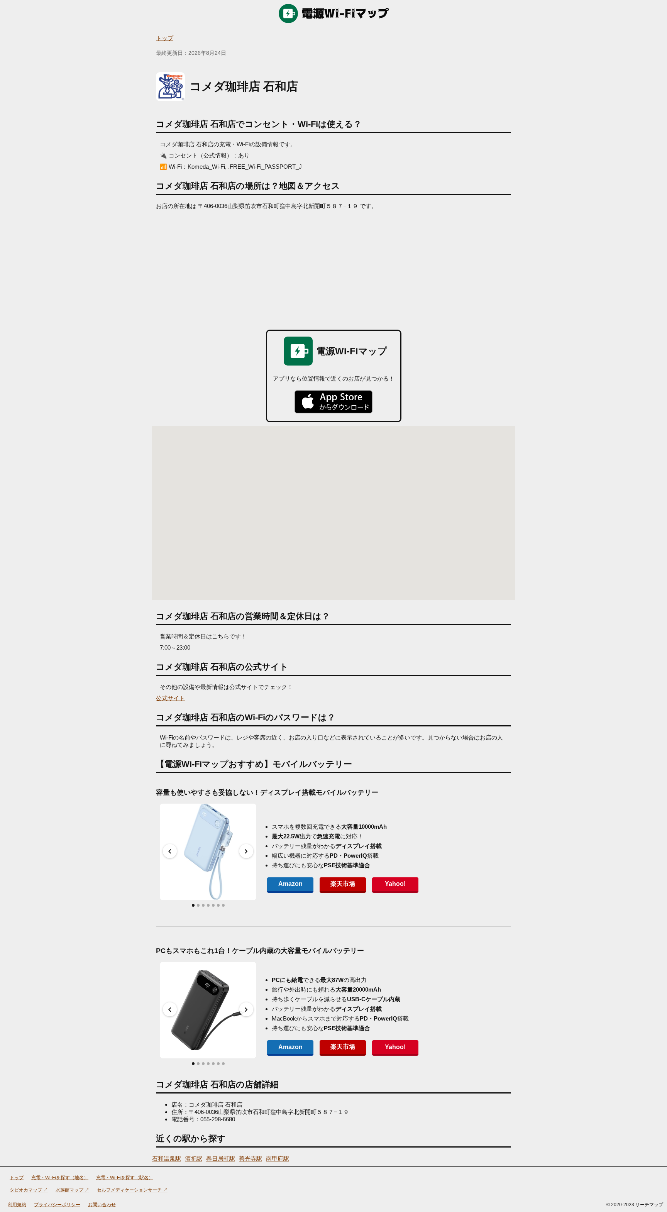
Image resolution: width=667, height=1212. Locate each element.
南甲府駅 (277, 1158)
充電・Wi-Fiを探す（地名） (59, 1177)
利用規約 (17, 1204)
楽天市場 (342, 883)
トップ (164, 38)
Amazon (290, 883)
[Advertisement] (333, 268)
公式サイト (170, 698)
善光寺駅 (250, 1158)
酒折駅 (193, 1158)
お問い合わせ (102, 1204)
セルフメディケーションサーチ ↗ (132, 1190)
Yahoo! (395, 883)
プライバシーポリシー (57, 1204)
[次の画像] (246, 851)
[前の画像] (170, 851)
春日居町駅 (220, 1158)
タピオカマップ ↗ (29, 1190)
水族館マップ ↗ (72, 1190)
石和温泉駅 (166, 1158)
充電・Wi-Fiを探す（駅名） (124, 1177)
